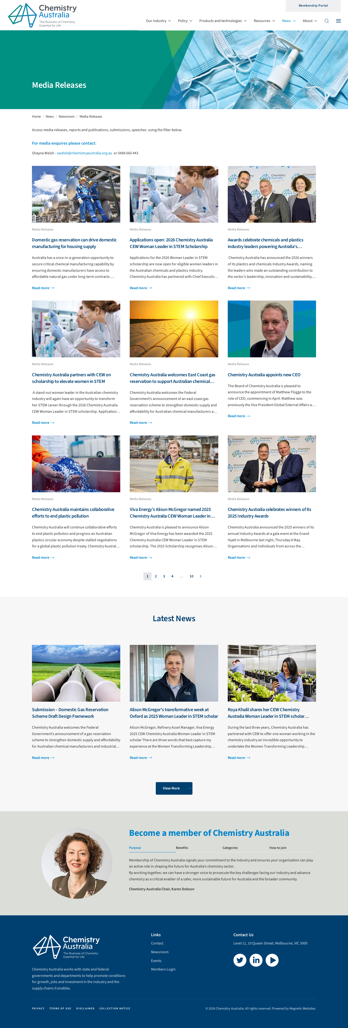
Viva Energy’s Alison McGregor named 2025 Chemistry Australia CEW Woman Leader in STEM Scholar (170, 516)
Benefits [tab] (182, 847)
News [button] (286, 20)
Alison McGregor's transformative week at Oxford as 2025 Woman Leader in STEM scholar (174, 713)
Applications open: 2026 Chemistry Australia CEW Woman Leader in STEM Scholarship (171, 243)
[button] (326, 20)
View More (171, 788)
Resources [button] (262, 20)
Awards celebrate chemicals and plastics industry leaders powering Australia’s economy (265, 247)
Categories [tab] (230, 847)
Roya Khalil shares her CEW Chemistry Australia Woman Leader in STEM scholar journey (266, 716)
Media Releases (43, 229)
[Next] (201, 576)
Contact (157, 943)
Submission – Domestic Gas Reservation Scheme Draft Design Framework (70, 713)
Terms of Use (60, 1008)
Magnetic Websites (302, 1008)
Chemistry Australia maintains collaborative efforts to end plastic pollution (73, 512)
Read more (40, 288)
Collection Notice (114, 1008)
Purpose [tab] (135, 847)
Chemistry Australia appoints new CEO (264, 375)
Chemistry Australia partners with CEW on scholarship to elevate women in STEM (71, 378)
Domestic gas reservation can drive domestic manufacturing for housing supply (74, 243)
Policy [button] (182, 20)
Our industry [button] (156, 20)
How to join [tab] (277, 847)
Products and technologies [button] (220, 20)
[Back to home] (42, 15)
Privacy (38, 1008)
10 (191, 576)
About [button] (307, 20)
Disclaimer (85, 1008)
